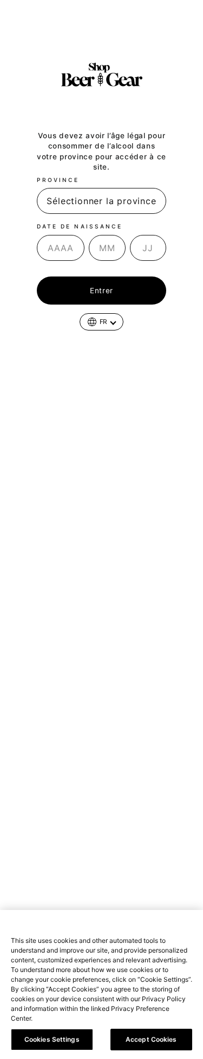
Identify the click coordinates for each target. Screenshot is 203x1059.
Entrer (101, 290)
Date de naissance (79, 226)
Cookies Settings (52, 1039)
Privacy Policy (59, 1018)
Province (58, 180)
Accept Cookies (151, 1039)
